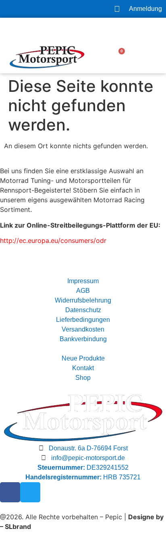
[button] (152, 57)
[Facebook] (10, 492)
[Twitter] (30, 492)
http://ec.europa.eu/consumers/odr (53, 240)
